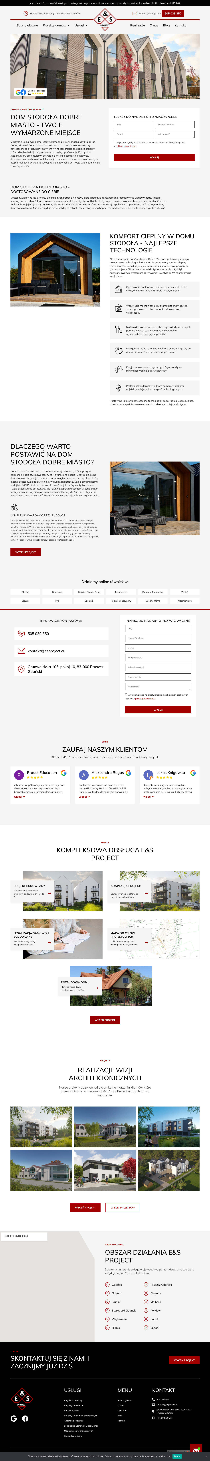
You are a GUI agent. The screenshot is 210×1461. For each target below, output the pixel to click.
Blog (166, 25)
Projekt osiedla (71, 1410)
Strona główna (27, 25)
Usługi (79, 25)
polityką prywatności (126, 146)
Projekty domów (54, 25)
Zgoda (177, 1456)
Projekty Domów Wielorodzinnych (80, 1415)
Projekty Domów (72, 1405)
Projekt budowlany (73, 1400)
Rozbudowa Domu (73, 1436)
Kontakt (180, 25)
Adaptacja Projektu (73, 1420)
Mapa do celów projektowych (78, 1430)
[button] (19, 796)
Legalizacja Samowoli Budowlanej (81, 1425)
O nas (154, 25)
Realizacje (137, 25)
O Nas (121, 1405)
